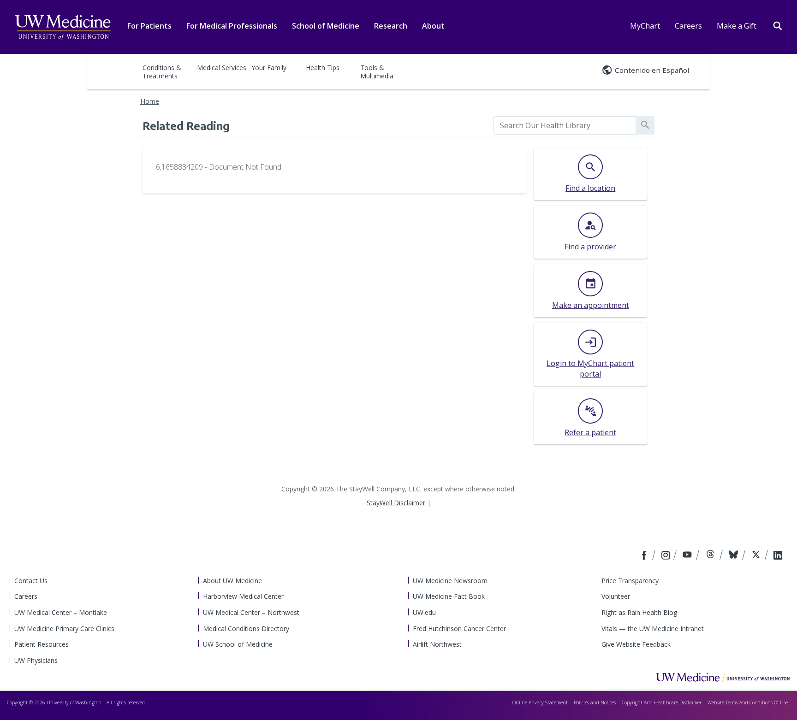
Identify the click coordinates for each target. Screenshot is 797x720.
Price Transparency (630, 580)
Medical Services (221, 67)
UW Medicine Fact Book (449, 596)
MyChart (645, 26)
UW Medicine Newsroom (450, 580)
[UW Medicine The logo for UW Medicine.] (63, 28)
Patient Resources (41, 644)
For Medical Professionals (231, 26)
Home (149, 101)
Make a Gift (736, 26)
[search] (564, 125)
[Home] (722, 677)
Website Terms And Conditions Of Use (748, 702)
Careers (688, 26)
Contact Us (31, 580)
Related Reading (186, 125)
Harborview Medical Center (243, 596)
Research (390, 26)
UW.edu (424, 612)
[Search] (777, 25)
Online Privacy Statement (540, 702)
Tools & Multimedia (376, 71)
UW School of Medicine (238, 644)
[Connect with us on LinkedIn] (777, 556)
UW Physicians (36, 660)
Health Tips (322, 67)
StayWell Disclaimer (396, 502)
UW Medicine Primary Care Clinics (64, 628)
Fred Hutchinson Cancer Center (459, 628)
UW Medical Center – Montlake (60, 612)
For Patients (149, 26)
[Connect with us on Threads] (711, 556)
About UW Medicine (232, 580)
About (433, 26)
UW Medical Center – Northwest (251, 612)
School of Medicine (325, 26)
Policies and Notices (595, 702)
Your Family (268, 67)
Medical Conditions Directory (246, 628)
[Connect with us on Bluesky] (734, 556)
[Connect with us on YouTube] (688, 556)
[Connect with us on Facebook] (645, 556)
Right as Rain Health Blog (639, 612)
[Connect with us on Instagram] (666, 556)
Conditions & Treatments (162, 71)
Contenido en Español (652, 70)
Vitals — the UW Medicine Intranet (652, 628)
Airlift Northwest (437, 644)
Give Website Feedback (636, 644)
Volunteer (615, 596)
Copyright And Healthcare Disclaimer (662, 702)
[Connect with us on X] (757, 556)
